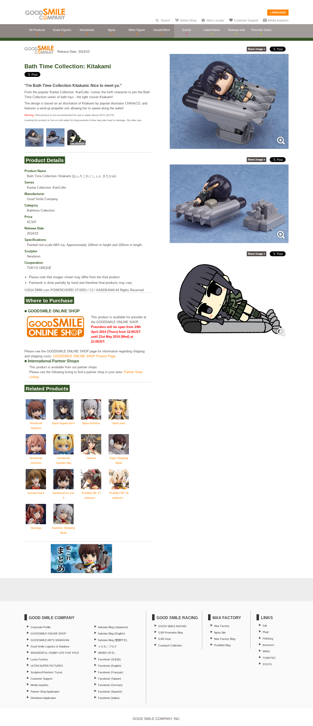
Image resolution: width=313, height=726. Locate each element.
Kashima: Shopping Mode (63, 530)
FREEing (268, 638)
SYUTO (267, 664)
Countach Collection (170, 645)
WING (266, 651)
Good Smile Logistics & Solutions (50, 646)
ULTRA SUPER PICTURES (47, 665)
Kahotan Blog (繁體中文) (112, 640)
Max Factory (221, 625)
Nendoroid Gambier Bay (63, 460)
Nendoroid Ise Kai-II (64, 495)
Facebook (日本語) (109, 659)
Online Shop (188, 20)
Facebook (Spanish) (110, 691)
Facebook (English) (109, 665)
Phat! (266, 632)
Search (165, 20)
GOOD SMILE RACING (172, 626)
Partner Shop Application (45, 691)
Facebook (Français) (110, 672)
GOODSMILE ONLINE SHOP (48, 633)
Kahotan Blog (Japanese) (113, 627)
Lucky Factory (39, 659)
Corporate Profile (41, 627)
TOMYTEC (269, 657)
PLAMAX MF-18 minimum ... (118, 495)
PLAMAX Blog (222, 645)
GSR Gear (164, 638)
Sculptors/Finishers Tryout (46, 672)
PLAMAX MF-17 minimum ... (91, 495)
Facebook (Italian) (109, 697)
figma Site (220, 632)
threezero (268, 645)
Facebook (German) (110, 685)
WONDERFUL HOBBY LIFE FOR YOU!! (55, 652)
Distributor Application (43, 697)
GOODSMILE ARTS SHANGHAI (50, 640)
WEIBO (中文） (107, 652)
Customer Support (246, 20)
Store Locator (215, 20)
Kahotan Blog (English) (111, 633)
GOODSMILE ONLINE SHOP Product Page (84, 356)
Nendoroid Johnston (36, 460)
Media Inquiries (278, 20)
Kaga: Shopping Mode (119, 460)
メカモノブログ (107, 646)
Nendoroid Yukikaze (36, 425)
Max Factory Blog (224, 638)
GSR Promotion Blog (170, 632)
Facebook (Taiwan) (109, 678)
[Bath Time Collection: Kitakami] (229, 146)
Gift (265, 625)
